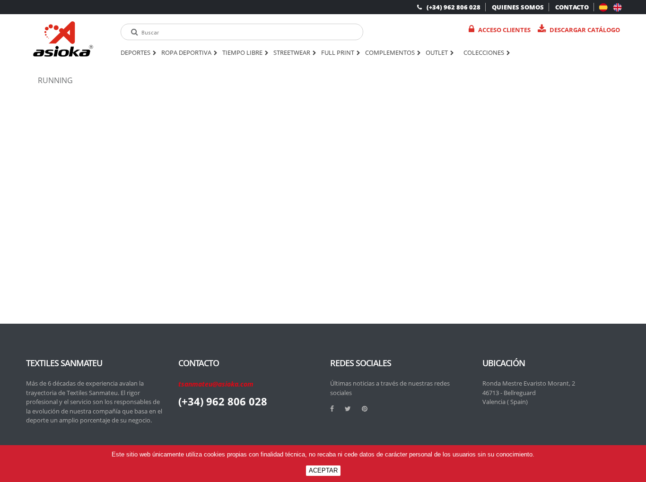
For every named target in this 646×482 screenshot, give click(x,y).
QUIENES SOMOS (518, 7)
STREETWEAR (291, 53)
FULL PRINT (337, 53)
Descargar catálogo (585, 30)
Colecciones (483, 53)
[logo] (63, 39)
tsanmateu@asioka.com (215, 383)
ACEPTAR (323, 470)
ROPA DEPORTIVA (186, 53)
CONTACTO (572, 7)
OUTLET (437, 53)
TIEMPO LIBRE (242, 53)
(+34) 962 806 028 (453, 7)
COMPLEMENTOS (390, 53)
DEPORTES (135, 53)
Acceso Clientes (504, 30)
